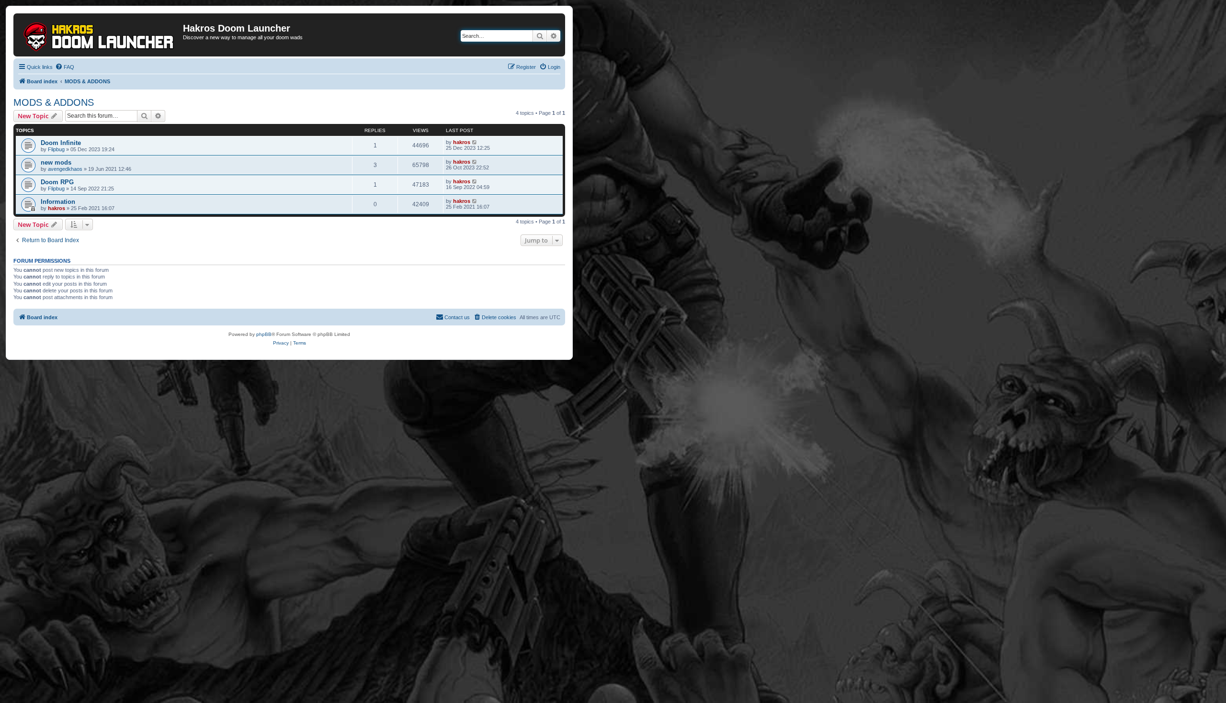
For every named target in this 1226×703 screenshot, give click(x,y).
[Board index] (99, 35)
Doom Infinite (61, 142)
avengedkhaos (65, 169)
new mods (56, 162)
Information (58, 201)
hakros (461, 142)
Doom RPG (57, 182)
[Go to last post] (475, 142)
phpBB (264, 334)
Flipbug (56, 149)
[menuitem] (64, 67)
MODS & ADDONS (53, 102)
